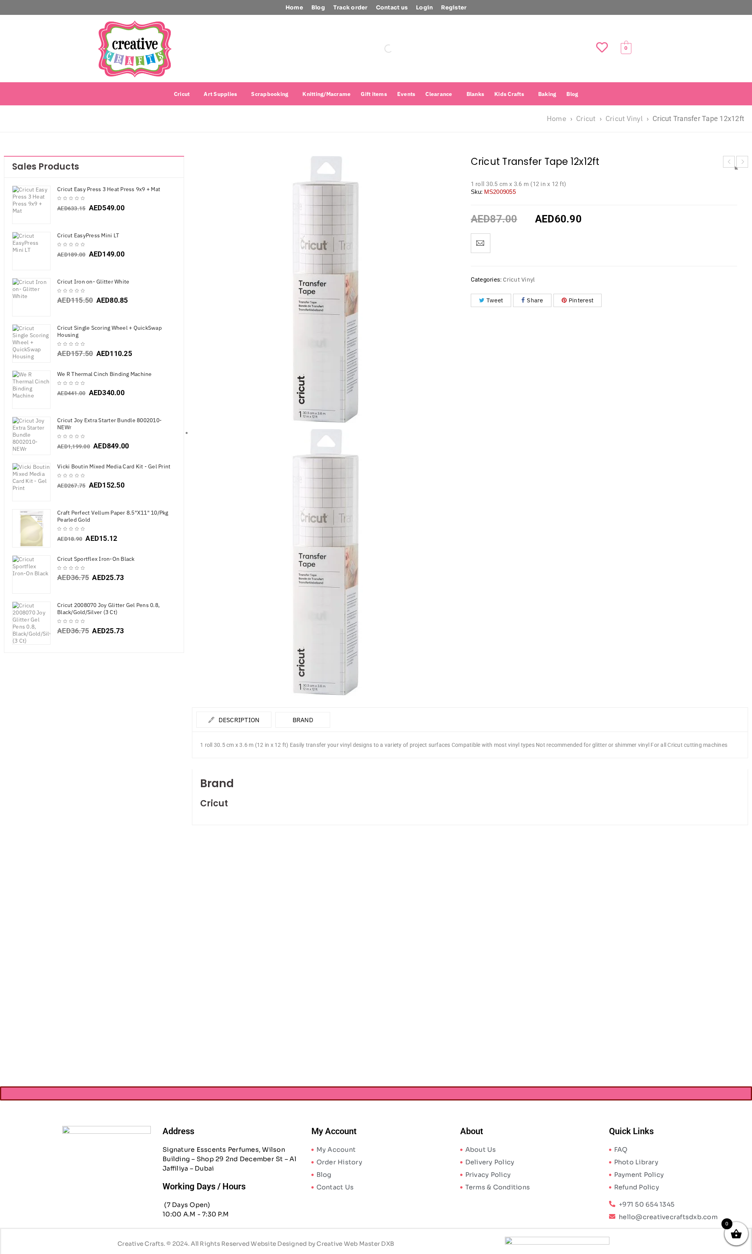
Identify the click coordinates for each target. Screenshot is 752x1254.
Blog (318, 7)
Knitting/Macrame (326, 94)
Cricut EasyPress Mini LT (88, 235)
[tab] (233, 720)
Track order (350, 7)
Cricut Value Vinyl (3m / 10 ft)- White (539, 1014)
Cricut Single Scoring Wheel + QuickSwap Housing (109, 331)
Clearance (438, 94)
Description (238, 720)
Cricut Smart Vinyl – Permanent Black (261, 1014)
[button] (184, 94)
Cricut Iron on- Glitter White (93, 281)
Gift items (374, 94)
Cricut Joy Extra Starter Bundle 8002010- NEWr (109, 424)
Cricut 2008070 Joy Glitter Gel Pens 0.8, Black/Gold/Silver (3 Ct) (108, 609)
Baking (547, 94)
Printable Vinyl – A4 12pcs (678, 1014)
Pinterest (581, 300)
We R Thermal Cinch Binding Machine (104, 374)
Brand (303, 720)
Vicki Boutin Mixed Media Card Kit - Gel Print (113, 466)
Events (406, 94)
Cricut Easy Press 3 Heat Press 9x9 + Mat (108, 189)
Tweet (494, 300)
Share (535, 300)
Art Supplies (220, 94)
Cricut (182, 94)
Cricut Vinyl (624, 118)
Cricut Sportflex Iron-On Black (96, 558)
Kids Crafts (509, 94)
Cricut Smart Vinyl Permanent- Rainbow (400, 1014)
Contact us (392, 7)
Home (294, 7)
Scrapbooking (269, 94)
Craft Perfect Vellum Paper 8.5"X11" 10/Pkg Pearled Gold (112, 516)
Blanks (475, 94)
